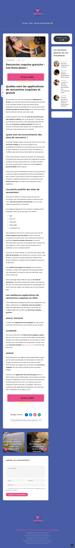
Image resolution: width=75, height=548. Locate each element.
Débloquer (26, 82)
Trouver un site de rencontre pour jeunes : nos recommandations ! (65, 87)
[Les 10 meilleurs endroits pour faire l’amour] (56, 72)
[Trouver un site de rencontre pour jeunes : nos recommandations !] (56, 82)
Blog (31, 23)
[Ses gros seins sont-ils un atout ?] (56, 64)
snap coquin (29, 345)
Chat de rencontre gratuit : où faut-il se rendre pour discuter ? (65, 102)
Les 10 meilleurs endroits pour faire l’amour (65, 74)
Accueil (25, 23)
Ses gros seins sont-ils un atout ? (65, 65)
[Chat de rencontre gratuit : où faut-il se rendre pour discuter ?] (56, 98)
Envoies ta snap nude (62, 39)
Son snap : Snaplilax (27, 77)
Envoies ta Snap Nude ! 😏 (43, 23)
